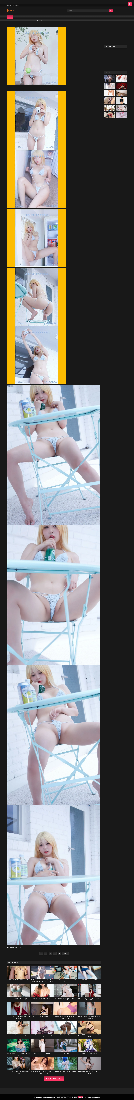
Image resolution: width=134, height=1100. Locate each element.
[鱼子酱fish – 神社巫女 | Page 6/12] (109, 100)
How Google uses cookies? (92, 1097)
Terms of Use (75, 1093)
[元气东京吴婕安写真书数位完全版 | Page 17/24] (109, 108)
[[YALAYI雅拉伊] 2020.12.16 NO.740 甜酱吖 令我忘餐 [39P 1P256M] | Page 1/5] (121, 93)
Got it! (81, 1097)
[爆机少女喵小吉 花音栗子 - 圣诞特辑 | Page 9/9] (121, 78)
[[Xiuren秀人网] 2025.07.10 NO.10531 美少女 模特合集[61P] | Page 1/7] (109, 115)
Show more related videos (54, 1078)
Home (10, 17)
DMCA (57, 1093)
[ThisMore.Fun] (12, 10)
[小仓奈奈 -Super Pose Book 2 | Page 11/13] (109, 93)
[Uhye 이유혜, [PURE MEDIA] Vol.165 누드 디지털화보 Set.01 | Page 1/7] (121, 108)
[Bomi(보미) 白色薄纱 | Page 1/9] (121, 100)
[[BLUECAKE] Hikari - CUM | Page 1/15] (109, 78)
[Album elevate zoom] (130, 4)
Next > (65, 953)
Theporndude (19, 17)
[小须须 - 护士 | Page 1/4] (121, 115)
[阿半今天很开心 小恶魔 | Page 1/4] (121, 86)
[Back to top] (129, 1095)
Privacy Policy (65, 1093)
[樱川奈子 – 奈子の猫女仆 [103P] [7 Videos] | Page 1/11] (109, 86)
